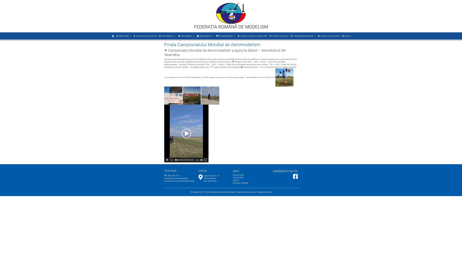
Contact (347, 36)
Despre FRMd (123, 36)
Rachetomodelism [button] (225, 36)
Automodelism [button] (186, 36)
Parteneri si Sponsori (280, 36)
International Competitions (146, 36)
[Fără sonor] (201, 160)
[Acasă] (112, 36)
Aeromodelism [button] (167, 36)
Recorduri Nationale (240, 183)
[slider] (184, 160)
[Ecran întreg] (205, 160)
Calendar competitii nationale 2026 (253, 36)
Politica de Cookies (264, 192)
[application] (186, 133)
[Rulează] (167, 160)
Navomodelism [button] (205, 36)
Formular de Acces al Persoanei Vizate (179, 181)
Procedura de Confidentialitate (176, 178)
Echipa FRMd (238, 178)
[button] (186, 133)
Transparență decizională (303, 36)
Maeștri (236, 180)
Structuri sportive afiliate (330, 36)
